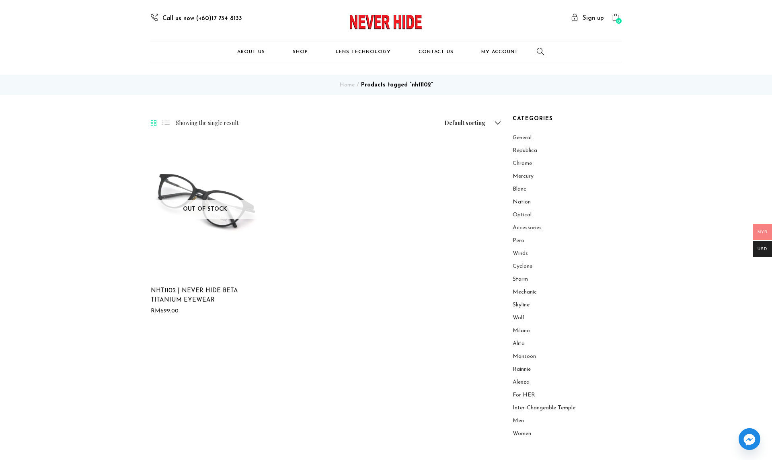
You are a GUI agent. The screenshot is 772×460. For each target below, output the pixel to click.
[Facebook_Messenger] (749, 439)
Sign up (593, 18)
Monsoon (524, 356)
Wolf (519, 318)
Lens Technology (363, 51)
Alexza (521, 382)
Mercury (523, 176)
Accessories (527, 228)
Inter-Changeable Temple (544, 408)
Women (522, 434)
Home (347, 85)
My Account (499, 51)
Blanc (519, 189)
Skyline (521, 305)
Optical (522, 215)
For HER (524, 395)
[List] (166, 123)
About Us (251, 51)
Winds (520, 254)
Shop (300, 51)
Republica (525, 151)
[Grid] (153, 123)
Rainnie (522, 369)
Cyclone (522, 266)
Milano (521, 331)
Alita (519, 344)
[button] (616, 19)
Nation (522, 202)
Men (518, 421)
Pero (518, 241)
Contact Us (436, 51)
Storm (520, 279)
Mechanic (525, 292)
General (522, 138)
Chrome (522, 163)
